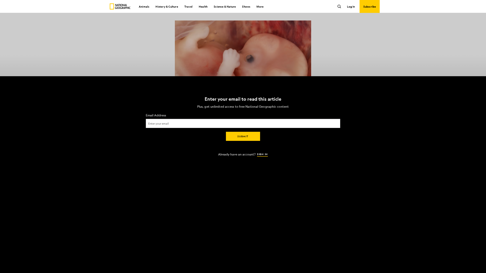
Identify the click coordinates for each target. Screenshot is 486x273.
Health (203, 6)
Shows (246, 6)
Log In (351, 6)
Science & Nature (225, 6)
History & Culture (166, 6)
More (260, 6)
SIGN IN (262, 154)
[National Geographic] (120, 6)
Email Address (156, 115)
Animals (144, 6)
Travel (188, 6)
